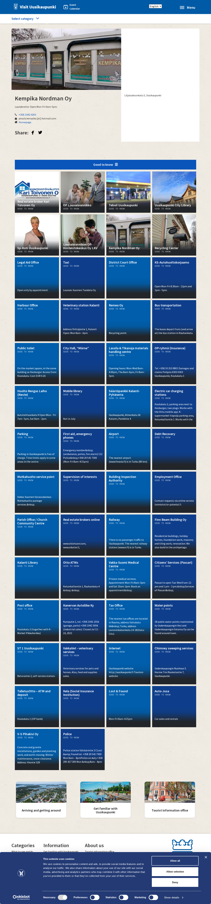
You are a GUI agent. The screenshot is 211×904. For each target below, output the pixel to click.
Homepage (25, 122)
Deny (175, 882)
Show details (171, 897)
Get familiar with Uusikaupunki (61, 851)
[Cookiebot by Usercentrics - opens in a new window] (21, 897)
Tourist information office (99, 851)
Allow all (175, 860)
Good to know (103, 164)
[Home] (34, 6)
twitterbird (40, 132)
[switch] (94, 897)
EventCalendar (73, 6)
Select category (22, 18)
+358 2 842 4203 (27, 114)
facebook (32, 132)
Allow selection (175, 871)
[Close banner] (206, 857)
